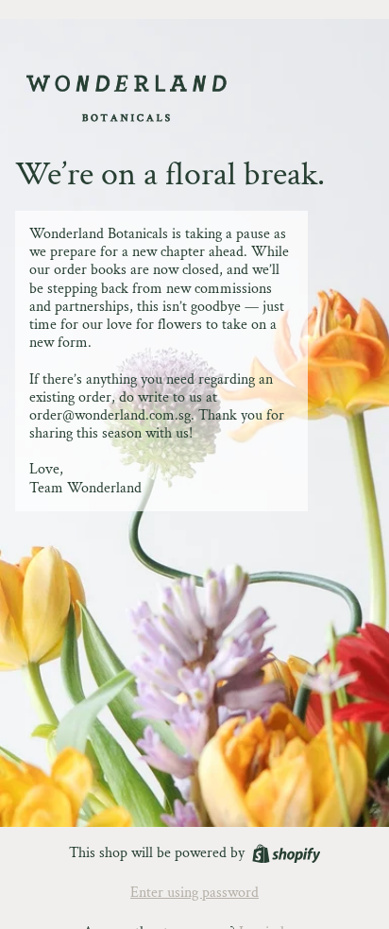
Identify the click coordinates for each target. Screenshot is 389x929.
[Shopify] (286, 854)
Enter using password (194, 893)
